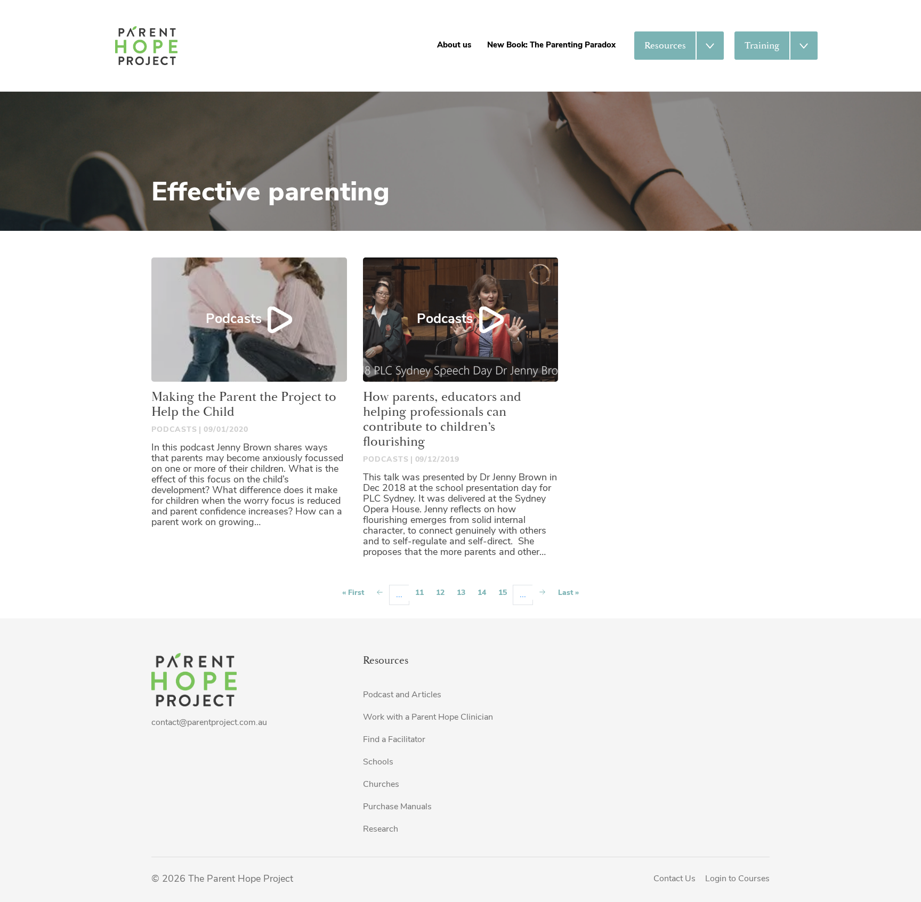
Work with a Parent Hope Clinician (428, 717)
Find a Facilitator (394, 740)
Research (380, 829)
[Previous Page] (380, 593)
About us (454, 46)
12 (440, 593)
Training (762, 45)
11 (419, 593)
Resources (665, 45)
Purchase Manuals (397, 807)
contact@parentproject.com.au (209, 723)
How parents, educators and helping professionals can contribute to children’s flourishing (442, 419)
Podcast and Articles (402, 695)
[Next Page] (542, 592)
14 (482, 593)
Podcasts (234, 319)
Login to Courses (737, 879)
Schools (378, 762)
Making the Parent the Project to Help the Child (243, 405)
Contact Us (674, 879)
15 (502, 593)
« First (353, 593)
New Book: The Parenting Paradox (551, 46)
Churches (381, 784)
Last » (568, 593)
